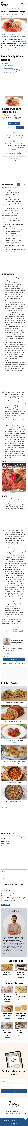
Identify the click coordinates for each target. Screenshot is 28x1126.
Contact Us (19, 1113)
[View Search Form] (22, 4)
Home (2, 8)
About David (9, 1113)
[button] (1, 34)
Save (21, 128)
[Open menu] (25, 3)
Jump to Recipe (5, 36)
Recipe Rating (5, 841)
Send (14, 1091)
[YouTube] (17, 1124)
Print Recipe (15, 123)
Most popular (17, 1111)
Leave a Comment (21, 36)
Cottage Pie (7, 64)
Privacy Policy (14, 1115)
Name (4, 871)
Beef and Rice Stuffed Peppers (13, 70)
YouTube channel (16, 941)
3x (24, 184)
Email (4, 878)
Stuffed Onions (8, 68)
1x (18, 184)
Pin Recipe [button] (11, 128)
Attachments (4, 888)
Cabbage (4, 807)
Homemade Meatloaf (10, 72)
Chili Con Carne (8, 66)
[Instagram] (14, 1124)
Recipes (7, 8)
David (3, 14)
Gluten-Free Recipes (15, 8)
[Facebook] (11, 1124)
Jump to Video (13, 36)
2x (21, 184)
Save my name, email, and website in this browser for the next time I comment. (14, 883)
